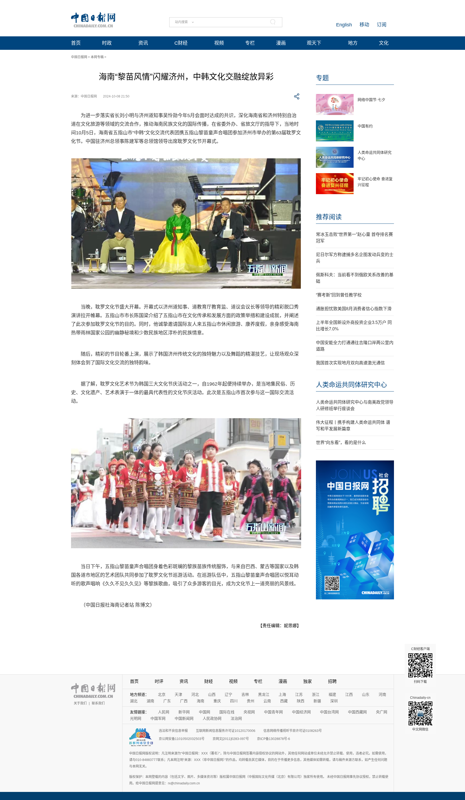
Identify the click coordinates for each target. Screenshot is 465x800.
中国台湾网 (329, 712)
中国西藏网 (357, 712)
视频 (219, 43)
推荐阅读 (329, 217)
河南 (382, 694)
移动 (364, 24)
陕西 (300, 701)
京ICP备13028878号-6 (273, 739)
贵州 (250, 701)
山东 (365, 694)
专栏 (250, 43)
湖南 (150, 701)
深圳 (334, 701)
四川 (234, 701)
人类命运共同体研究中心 (351, 384)
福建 (332, 694)
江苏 (299, 694)
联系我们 (98, 703)
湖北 (134, 701)
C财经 (181, 43)
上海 (282, 694)
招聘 (332, 681)
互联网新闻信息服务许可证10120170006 (225, 731)
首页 (76, 43)
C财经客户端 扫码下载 (420, 665)
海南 (200, 701)
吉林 (245, 694)
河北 (195, 694)
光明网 (135, 718)
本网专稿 (97, 57)
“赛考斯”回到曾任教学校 (339, 295)
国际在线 (226, 712)
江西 (349, 694)
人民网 (163, 712)
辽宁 (228, 694)
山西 (212, 694)
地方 (353, 43)
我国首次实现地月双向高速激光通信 (350, 363)
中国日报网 (79, 57)
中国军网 (157, 718)
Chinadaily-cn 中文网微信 (420, 713)
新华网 (184, 712)
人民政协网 (212, 718)
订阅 (381, 24)
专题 (322, 78)
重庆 (217, 701)
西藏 (284, 701)
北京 (161, 694)
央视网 (249, 712)
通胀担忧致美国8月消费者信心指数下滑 (354, 308)
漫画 (281, 43)
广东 (167, 701)
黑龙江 (263, 694)
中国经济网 (301, 712)
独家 (307, 681)
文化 (384, 43)
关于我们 (80, 703)
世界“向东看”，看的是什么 (341, 442)
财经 (208, 681)
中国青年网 (273, 712)
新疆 (317, 701)
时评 (159, 681)
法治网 (236, 718)
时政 (107, 43)
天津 (178, 694)
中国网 (204, 712)
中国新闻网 (184, 718)
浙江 (315, 694)
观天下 (314, 43)
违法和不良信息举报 (173, 731)
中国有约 (365, 126)
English (344, 24)
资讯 (143, 43)
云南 (267, 701)
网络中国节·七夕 (371, 99)
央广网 (381, 712)
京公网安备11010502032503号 (182, 739)
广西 (184, 701)
